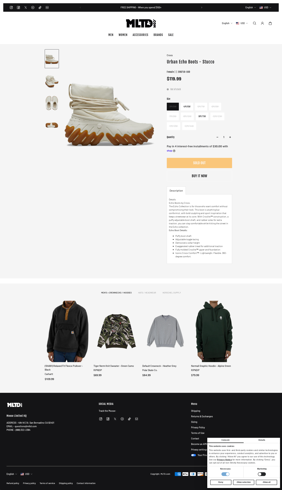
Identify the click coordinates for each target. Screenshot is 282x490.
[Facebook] (18, 7)
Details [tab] (261, 440)
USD (27, 474)
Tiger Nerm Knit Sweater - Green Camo (114, 365)
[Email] (47, 7)
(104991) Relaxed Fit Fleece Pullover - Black (64, 367)
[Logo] (141, 23)
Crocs (170, 55)
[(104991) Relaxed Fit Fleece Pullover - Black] (68, 331)
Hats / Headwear (147, 292)
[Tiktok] (40, 7)
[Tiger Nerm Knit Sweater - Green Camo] (117, 331)
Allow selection (244, 482)
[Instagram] (11, 7)
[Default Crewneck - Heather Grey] (165, 331)
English (10, 474)
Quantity (170, 137)
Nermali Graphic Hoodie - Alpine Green (211, 365)
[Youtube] (32, 7)
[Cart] (270, 23)
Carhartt (49, 374)
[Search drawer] (254, 23)
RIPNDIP (98, 370)
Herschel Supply (172, 292)
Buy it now (199, 176)
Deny (220, 482)
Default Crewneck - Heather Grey (159, 365)
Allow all (266, 482)
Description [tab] (176, 190)
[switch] (262, 474)
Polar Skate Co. (149, 370)
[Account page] (262, 23)
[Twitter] (25, 7)
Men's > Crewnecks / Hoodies (116, 292)
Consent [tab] (225, 440)
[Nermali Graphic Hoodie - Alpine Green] (214, 331)
